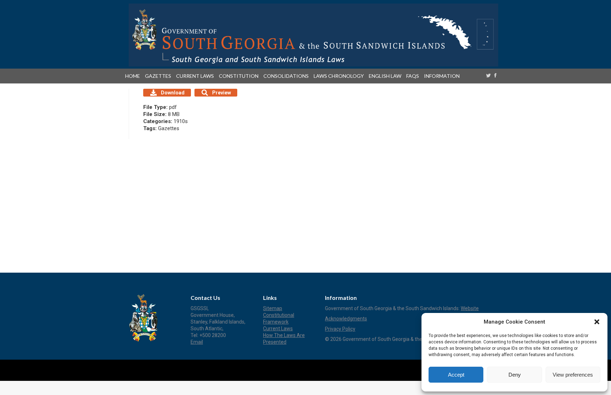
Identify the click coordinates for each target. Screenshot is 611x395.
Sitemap (272, 308)
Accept (456, 375)
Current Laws (278, 328)
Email (197, 342)
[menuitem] (134, 76)
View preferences (573, 375)
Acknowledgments (346, 318)
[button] (596, 321)
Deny (514, 375)
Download (173, 92)
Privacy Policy (340, 329)
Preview (221, 92)
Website (470, 308)
